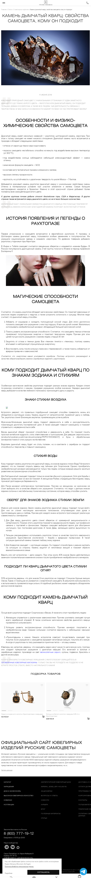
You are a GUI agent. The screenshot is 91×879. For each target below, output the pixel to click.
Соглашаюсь (43, 872)
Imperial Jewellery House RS (54, 786)
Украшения (9, 786)
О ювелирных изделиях (21, 10)
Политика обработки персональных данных (19, 867)
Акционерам (46, 791)
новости (45, 800)
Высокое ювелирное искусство (18, 795)
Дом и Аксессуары (12, 791)
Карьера (44, 804)
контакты (82, 800)
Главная (3, 10)
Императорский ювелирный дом (56, 782)
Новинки (8, 800)
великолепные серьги (50, 652)
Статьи (10, 10)
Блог (43, 809)
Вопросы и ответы (49, 795)
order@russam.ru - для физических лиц (18, 858)
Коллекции (9, 804)
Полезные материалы (51, 813)
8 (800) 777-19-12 (19, 833)
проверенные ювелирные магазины (19, 663)
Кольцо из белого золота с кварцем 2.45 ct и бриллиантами (63, 715)
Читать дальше (6, 770)
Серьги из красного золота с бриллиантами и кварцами (22, 714)
